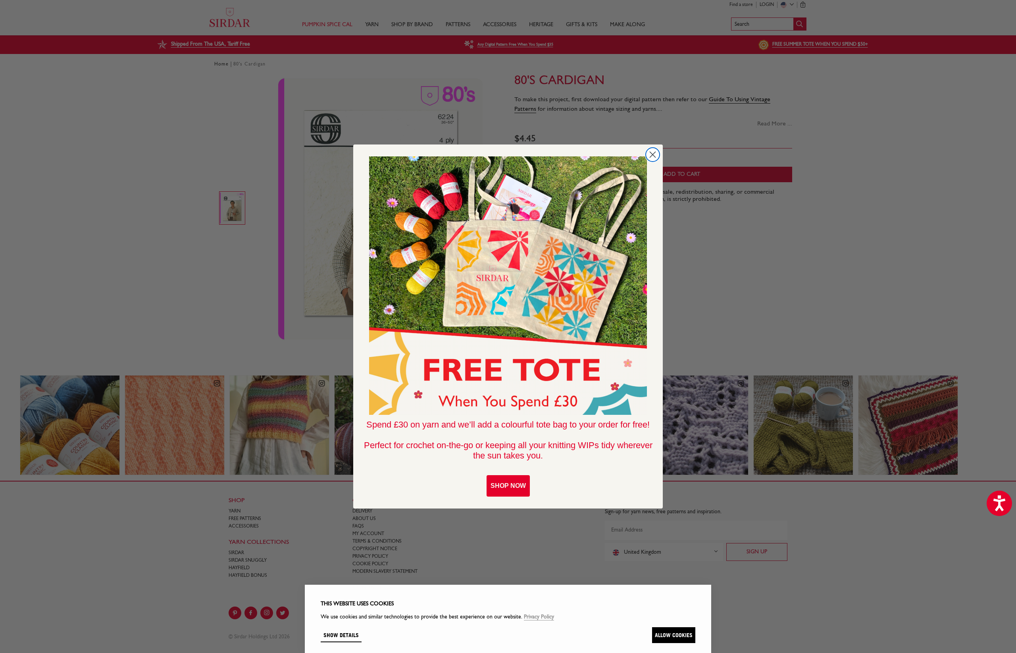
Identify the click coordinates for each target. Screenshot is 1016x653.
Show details (341, 635)
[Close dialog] (653, 155)
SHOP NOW (508, 485)
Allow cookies (674, 635)
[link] (508, 285)
